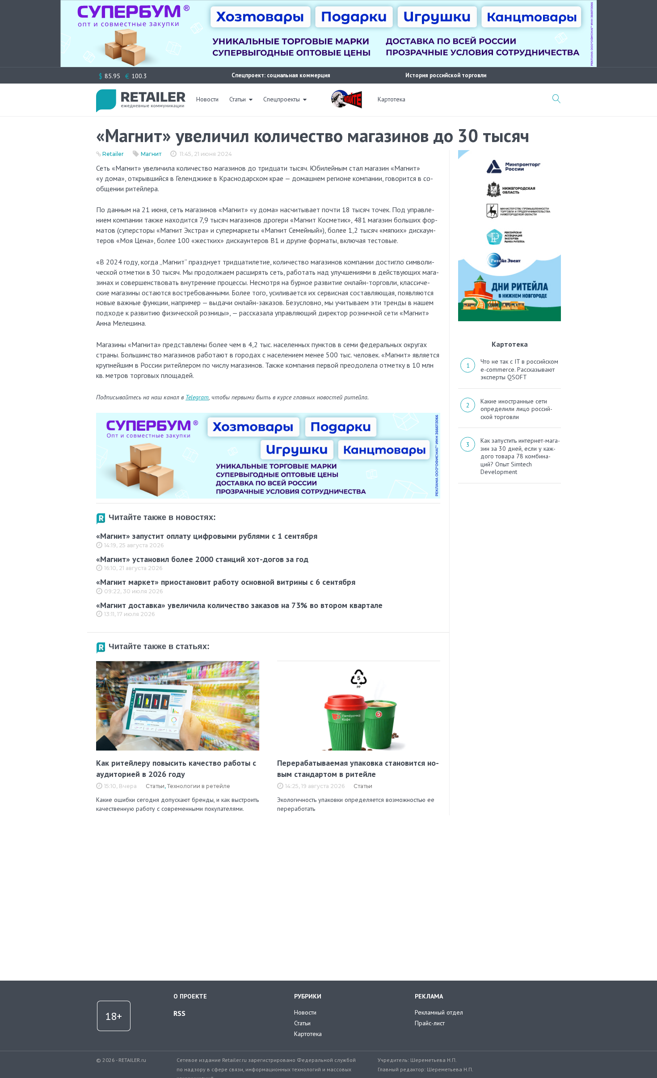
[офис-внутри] (268, 416)
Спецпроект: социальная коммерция (281, 75)
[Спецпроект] (346, 94)
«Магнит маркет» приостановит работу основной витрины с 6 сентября (225, 582)
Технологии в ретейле (198, 786)
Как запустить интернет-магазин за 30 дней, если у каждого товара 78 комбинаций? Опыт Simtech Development (520, 456)
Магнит (151, 154)
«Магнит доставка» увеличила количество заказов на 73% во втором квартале (239, 605)
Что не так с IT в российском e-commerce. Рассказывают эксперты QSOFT (519, 369)
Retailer (113, 154)
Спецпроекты (281, 99)
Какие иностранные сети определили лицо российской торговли (516, 409)
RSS (179, 1013)
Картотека (391, 99)
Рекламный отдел (439, 1012)
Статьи (237, 99)
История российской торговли (445, 75)
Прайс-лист (430, 1023)
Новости (207, 99)
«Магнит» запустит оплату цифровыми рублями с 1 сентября (206, 536)
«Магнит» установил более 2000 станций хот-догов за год (202, 559)
